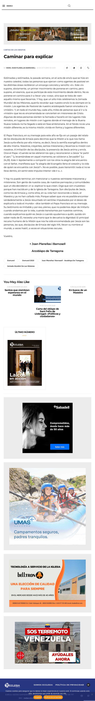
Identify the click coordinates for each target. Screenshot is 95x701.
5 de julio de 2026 (77, 287)
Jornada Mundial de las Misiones (21, 266)
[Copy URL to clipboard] (88, 68)
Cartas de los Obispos (14, 50)
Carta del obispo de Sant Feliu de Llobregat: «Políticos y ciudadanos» (47, 313)
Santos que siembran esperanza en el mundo (17, 292)
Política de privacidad (53, 697)
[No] (92, 694)
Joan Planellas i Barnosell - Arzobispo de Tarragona (63, 260)
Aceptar (38, 697)
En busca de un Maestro (78, 291)
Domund (10, 260)
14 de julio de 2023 (47, 305)
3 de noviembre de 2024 (17, 287)
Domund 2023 (28, 260)
